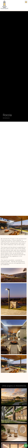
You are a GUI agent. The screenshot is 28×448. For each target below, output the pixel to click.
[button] (26, 2)
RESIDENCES (6, 118)
